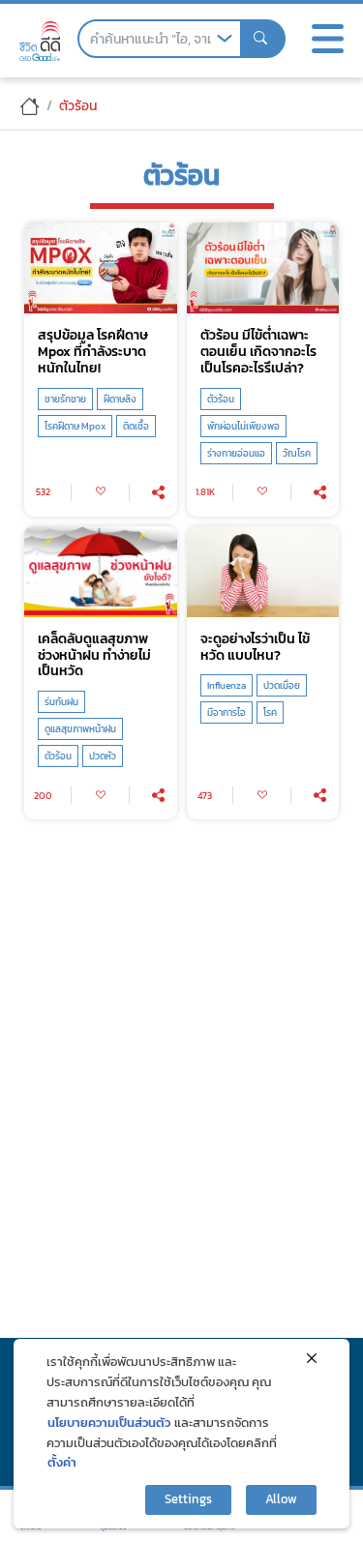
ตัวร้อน (220, 399)
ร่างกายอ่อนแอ (236, 453)
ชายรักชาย (65, 399)
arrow (224, 38)
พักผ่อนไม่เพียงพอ (243, 426)
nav (327, 38)
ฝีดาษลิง (120, 399)
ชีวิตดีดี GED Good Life (39, 41)
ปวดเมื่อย (281, 685)
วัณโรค (297, 453)
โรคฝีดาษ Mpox (75, 426)
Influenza (226, 685)
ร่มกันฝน (61, 702)
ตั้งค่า (61, 1462)
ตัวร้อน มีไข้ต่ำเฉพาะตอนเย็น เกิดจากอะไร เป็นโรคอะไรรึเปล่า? (258, 351)
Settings (188, 1499)
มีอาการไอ (226, 712)
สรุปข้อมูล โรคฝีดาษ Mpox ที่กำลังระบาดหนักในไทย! (93, 351)
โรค (270, 712)
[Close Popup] (312, 1358)
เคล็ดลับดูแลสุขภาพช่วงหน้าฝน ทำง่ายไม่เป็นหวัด (94, 655)
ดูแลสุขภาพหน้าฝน (80, 729)
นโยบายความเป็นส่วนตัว (108, 1422)
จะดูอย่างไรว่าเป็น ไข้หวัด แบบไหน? (255, 647)
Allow (281, 1499)
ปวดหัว (102, 756)
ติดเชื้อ (136, 426)
